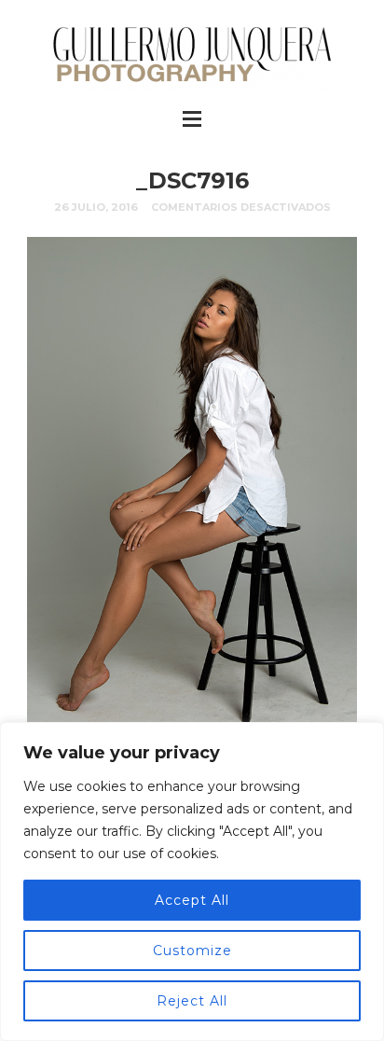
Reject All (192, 1000)
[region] (192, 881)
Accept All (192, 900)
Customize (192, 950)
